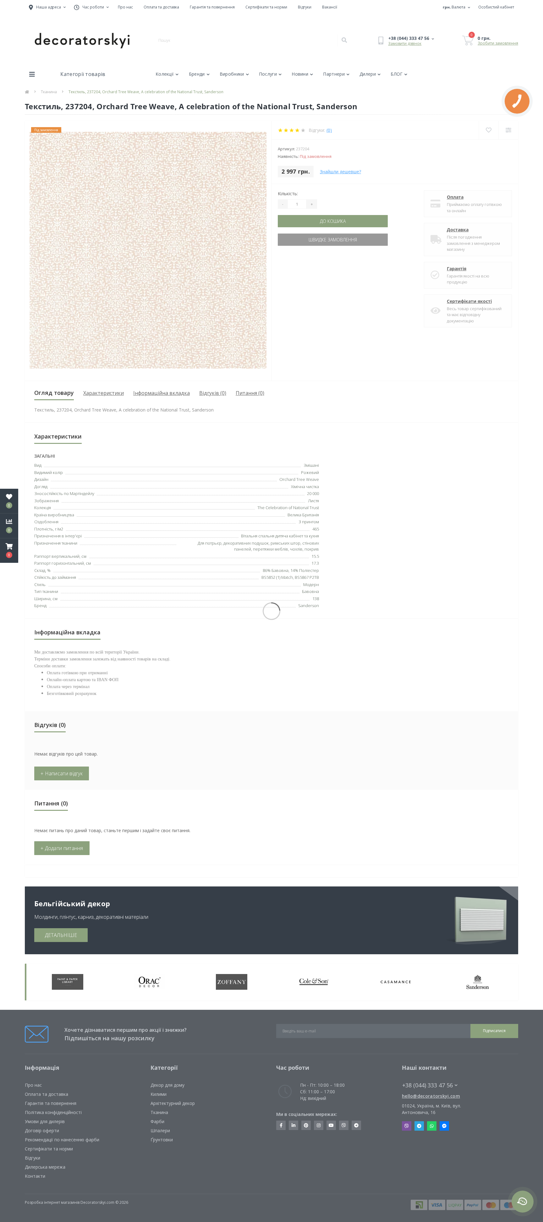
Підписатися (271, 670)
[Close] (342, 544)
